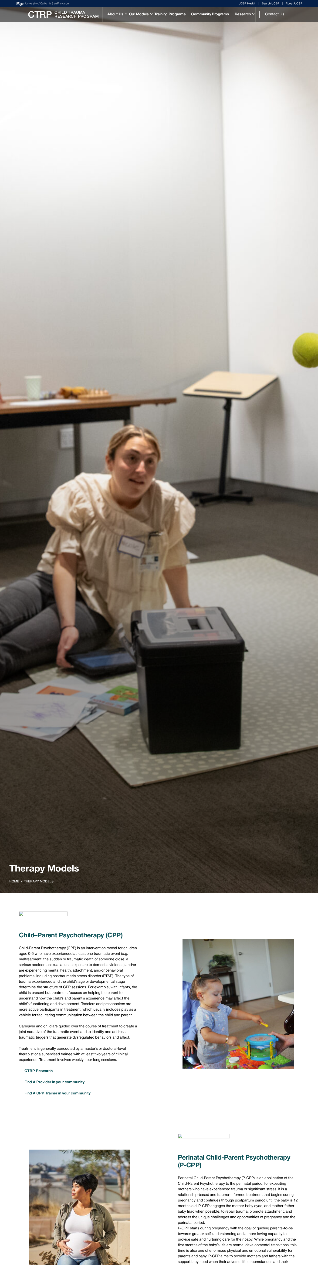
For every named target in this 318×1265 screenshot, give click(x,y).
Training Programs (170, 14)
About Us (115, 14)
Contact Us (274, 14)
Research (243, 14)
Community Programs (210, 14)
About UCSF (294, 3)
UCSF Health (247, 3)
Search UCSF (270, 3)
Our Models (139, 14)
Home (14, 881)
